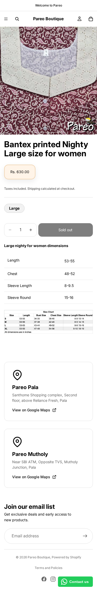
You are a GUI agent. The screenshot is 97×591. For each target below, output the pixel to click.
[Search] (17, 19)
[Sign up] (85, 536)
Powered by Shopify (66, 557)
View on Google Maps (31, 410)
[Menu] (6, 19)
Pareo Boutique (39, 557)
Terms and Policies (48, 568)
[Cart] (90, 19)
